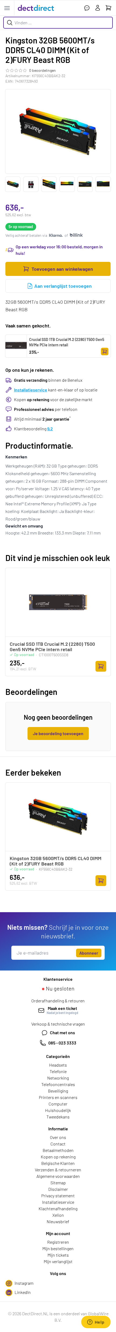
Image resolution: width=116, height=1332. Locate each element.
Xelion (58, 1215)
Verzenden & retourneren (58, 1169)
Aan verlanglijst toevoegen (63, 286)
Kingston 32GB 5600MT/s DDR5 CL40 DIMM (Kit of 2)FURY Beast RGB (55, 861)
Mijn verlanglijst (58, 1261)
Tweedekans (58, 1116)
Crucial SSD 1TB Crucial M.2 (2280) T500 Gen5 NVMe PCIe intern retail (66, 342)
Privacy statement (58, 1195)
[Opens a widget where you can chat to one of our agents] (96, 1322)
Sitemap (58, 1182)
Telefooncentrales (58, 1084)
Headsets (58, 1064)
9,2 (50, 428)
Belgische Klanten (58, 1163)
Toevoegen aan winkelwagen (62, 269)
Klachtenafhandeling (58, 1208)
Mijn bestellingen (58, 1248)
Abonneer (88, 952)
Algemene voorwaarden (58, 1176)
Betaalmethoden (58, 1150)
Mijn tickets (58, 1254)
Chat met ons (62, 1032)
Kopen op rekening (58, 1156)
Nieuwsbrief (58, 1221)
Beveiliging (58, 1090)
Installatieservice (30, 389)
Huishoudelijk (58, 1110)
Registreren (58, 1242)
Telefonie (58, 1071)
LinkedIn (23, 1292)
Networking (58, 1077)
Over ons (58, 1137)
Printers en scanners (58, 1097)
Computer (58, 1103)
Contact (58, 1143)
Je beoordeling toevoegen (58, 733)
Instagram (24, 1283)
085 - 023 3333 (62, 1042)
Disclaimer (58, 1189)
